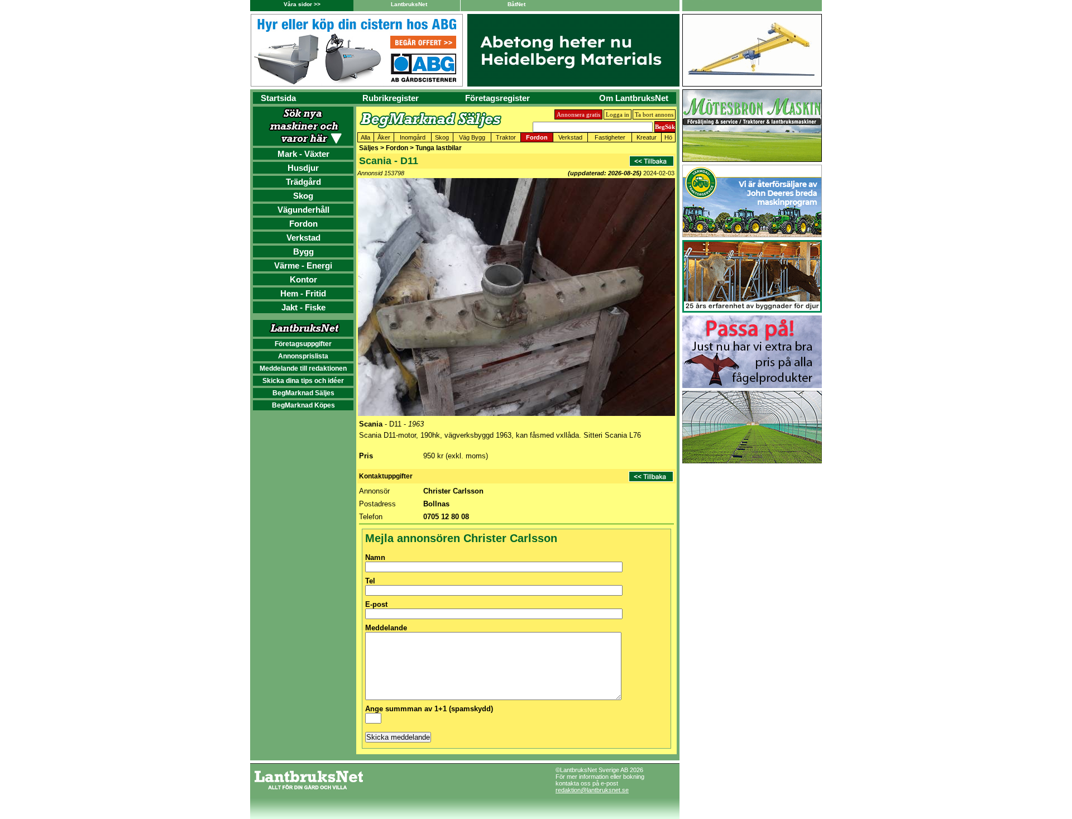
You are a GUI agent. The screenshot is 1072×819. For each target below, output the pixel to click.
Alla (365, 137)
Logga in (617, 114)
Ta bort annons (654, 114)
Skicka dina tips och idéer (303, 381)
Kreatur (646, 137)
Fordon (303, 223)
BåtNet (516, 4)
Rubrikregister (390, 98)
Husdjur (303, 168)
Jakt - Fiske (303, 307)
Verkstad (303, 237)
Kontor (303, 279)
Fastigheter (610, 137)
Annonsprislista (303, 356)
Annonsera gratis (578, 114)
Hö (668, 137)
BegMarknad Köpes (303, 405)
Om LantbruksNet (633, 98)
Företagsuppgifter (303, 344)
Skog (303, 195)
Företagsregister (497, 98)
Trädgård (303, 181)
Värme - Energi (303, 265)
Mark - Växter (303, 154)
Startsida (278, 98)
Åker (383, 137)
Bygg (303, 251)
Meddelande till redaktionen (303, 368)
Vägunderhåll (303, 209)
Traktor (506, 137)
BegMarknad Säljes (303, 393)
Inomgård (412, 137)
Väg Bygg (472, 137)
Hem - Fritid (303, 293)
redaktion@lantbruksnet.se (592, 790)
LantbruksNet (409, 4)
